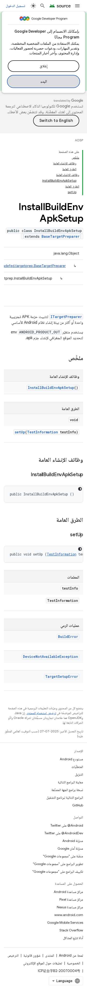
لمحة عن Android (71, 955)
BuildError (68, 636)
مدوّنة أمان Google (70, 848)
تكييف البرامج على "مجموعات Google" (57, 871)
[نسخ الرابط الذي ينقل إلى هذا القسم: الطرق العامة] (51, 520)
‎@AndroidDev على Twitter (63, 833)
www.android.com (68, 915)
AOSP (79, 140)
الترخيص (13, 955)
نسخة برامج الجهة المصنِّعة (67, 790)
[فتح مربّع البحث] (42, 6)
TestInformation (42, 432)
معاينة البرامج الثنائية (70, 782)
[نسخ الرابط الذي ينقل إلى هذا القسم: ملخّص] (63, 358)
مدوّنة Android (72, 841)
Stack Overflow (71, 930)
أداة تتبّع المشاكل (73, 938)
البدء (43, 81)
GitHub (77, 805)
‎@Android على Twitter (67, 825)
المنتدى (49, 955)
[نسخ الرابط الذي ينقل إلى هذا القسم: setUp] (65, 535)
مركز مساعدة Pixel (71, 899)
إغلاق (43, 66)
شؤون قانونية (31, 955)
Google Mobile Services (65, 922)
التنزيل (79, 774)
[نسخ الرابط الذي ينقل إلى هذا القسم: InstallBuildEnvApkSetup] (26, 475)
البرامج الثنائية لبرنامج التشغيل (64, 797)
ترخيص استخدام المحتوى (41, 713)
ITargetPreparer (66, 316)
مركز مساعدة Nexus (70, 907)
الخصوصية (73, 963)
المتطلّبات (77, 767)
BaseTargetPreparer (61, 236)
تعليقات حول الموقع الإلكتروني (42, 963)
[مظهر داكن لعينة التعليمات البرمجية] (80, 489)
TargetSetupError (61, 676)
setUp (20, 432)
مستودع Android (71, 759)
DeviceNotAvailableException (50, 656)
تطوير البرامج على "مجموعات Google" (58, 864)
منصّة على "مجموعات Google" (63, 856)
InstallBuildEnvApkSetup (51, 387)
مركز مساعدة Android (68, 892)
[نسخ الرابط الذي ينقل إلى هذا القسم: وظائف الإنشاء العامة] (33, 460)
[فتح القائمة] (77, 6)
